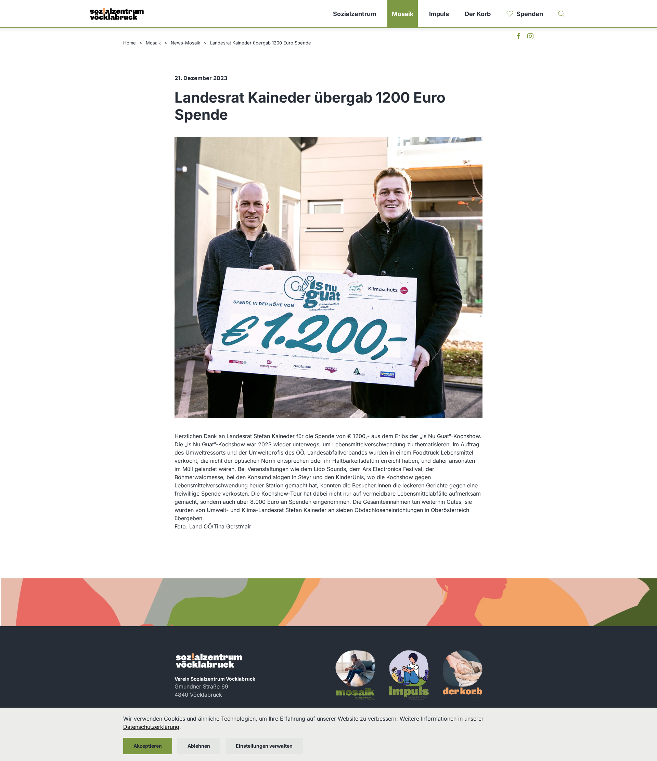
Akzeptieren (147, 746)
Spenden (529, 13)
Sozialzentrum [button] (354, 13)
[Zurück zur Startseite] (116, 13)
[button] (561, 13)
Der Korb (478, 13)
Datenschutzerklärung (151, 726)
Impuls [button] (439, 13)
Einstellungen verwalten (264, 746)
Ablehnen (199, 746)
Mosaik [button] (402, 13)
